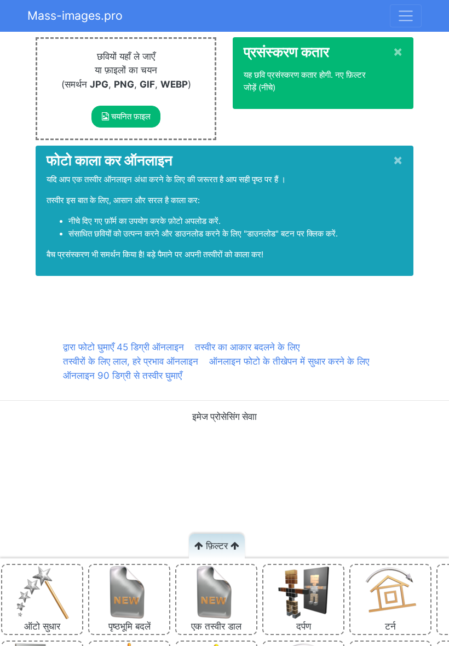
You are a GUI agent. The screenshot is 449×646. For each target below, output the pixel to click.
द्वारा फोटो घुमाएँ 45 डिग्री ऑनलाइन (123, 347)
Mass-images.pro (75, 15)
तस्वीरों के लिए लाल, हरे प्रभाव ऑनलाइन (130, 361)
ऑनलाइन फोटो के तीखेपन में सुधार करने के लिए (289, 361)
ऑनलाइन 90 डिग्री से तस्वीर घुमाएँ (122, 375)
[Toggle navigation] (406, 15)
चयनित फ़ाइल (130, 117)
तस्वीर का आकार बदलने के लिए (247, 347)
